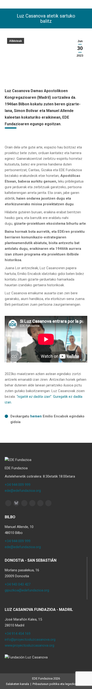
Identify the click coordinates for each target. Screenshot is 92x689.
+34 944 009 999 (17, 485)
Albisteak (15, 41)
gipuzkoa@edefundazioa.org (27, 590)
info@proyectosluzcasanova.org (30, 639)
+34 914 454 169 (17, 633)
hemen (36, 416)
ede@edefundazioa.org (23, 490)
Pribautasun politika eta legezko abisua (59, 684)
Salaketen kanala (17, 684)
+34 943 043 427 (17, 584)
